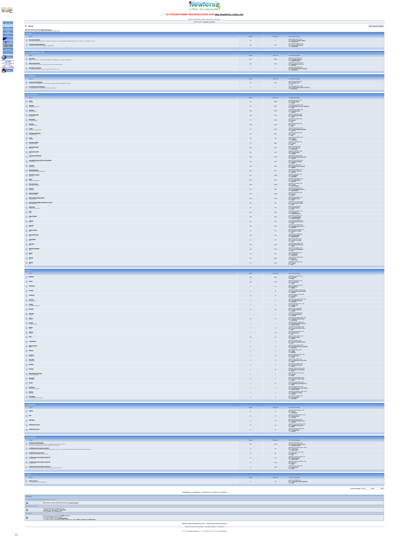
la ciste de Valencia (296, 309)
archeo (292, 195)
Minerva (293, 297)
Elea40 (292, 107)
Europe (28, 270)
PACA (30, 179)
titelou (292, 454)
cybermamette (294, 46)
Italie (30, 336)
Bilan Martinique (296, 207)
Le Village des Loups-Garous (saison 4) (39, 457)
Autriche (31, 299)
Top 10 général (223, 492)
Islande (31, 332)
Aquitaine (31, 105)
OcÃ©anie (31, 420)
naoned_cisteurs (295, 389)
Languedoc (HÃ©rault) (35, 155)
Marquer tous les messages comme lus (217, 523)
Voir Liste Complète (73, 502)
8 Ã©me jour (295, 448)
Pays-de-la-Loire (33, 184)
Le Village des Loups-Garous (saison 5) (39, 462)
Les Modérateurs (196, 492)
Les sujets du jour (206, 492)
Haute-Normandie (33, 147)
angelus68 (293, 315)
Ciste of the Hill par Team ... (298, 328)
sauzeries (293, 431)
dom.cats (293, 130)
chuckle (293, 366)
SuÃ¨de (31, 392)
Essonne (31, 225)
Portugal (31, 368)
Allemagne (32, 285)
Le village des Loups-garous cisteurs (39, 448)
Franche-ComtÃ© (33, 142)
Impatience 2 (295, 212)
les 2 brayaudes (296, 110)
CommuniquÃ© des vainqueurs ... (300, 481)
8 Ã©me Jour (295, 467)
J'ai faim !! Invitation (296, 230)
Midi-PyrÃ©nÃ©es (34, 170)
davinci (292, 463)
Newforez (30, 26)
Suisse (31, 281)
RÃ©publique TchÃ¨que (35, 373)
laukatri (292, 375)
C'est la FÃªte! (295, 397)
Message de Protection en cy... (299, 383)
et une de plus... (296, 355)
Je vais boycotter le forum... (299, 444)
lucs (292, 84)
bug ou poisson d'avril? (297, 45)
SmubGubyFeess (63, 518)
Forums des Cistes (32, 94)
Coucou (294, 120)
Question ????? (296, 82)
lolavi (292, 121)
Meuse (30, 253)
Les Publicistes (31, 75)
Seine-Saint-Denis (34, 234)
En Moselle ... (295, 286)
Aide (370, 26)
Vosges (31, 262)
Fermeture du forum (46, 29)
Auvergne (31, 110)
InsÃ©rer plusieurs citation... (299, 40)
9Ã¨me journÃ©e (296, 458)
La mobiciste (295, 175)
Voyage (294, 374)
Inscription (212, 21)
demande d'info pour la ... (298, 425)
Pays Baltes (32, 396)
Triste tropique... (296, 429)
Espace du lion (295, 101)
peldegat (293, 162)
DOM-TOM (32, 207)
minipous (46, 509)
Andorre (31, 290)
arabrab (293, 426)
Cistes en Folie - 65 (296, 170)
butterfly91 (293, 227)
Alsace (31, 101)
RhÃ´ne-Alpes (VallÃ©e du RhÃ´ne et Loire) (40, 202)
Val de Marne (32, 239)
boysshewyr (63, 509)
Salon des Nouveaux (34, 63)
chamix (292, 199)
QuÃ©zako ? (295, 253)
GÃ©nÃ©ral (32, 58)
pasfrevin (293, 292)
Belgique (31, 276)
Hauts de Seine (33, 230)
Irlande (31, 327)
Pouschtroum (294, 69)
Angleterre (32, 295)
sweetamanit (294, 320)
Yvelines (31, 220)
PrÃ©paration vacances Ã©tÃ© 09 (300, 106)
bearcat (293, 102)
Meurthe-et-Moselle (34, 248)
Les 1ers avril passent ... (298, 221)
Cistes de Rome (296, 337)
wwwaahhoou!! (295, 332)
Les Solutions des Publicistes (37, 86)
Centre (31, 128)
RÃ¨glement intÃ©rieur (35, 67)
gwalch (292, 384)
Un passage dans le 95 (297, 244)
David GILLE (294, 88)
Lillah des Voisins (295, 324)
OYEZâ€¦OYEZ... (296, 198)
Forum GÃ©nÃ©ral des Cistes (35, 52)
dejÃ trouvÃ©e (295, 416)
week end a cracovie (297, 364)
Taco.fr (292, 482)
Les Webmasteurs (186, 492)
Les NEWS (8, 61)
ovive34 (293, 356)
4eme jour (294, 453)
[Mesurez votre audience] (17, 535)
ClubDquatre (294, 139)
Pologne (31, 364)
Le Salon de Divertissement (36, 442)
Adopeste (293, 172)
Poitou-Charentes (33, 193)
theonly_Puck (294, 259)
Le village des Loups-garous (36, 452)
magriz (292, 370)
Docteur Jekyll (294, 41)
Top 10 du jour (214, 492)
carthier (293, 245)
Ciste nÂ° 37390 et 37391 (298, 378)
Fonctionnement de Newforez (37, 44)
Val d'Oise (31, 244)
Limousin (31, 165)
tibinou (293, 351)
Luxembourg (32, 341)
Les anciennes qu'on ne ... (298, 226)
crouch (292, 204)
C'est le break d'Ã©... (297, 314)
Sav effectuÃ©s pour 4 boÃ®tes (300, 346)
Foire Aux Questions (34, 39)
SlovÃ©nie (32, 387)
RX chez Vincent (296, 235)
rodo (292, 343)
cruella (292, 283)
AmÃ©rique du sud (34, 429)
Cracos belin (294, 149)
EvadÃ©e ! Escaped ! (297, 392)
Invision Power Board (193, 531)
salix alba (293, 352)
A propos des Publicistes (35, 82)
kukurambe (294, 301)
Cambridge (294, 295)
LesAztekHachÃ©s (295, 213)
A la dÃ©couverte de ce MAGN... (300, 388)
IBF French (223, 531)
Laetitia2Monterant (295, 60)
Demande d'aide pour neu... (298, 341)
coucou (294, 124)
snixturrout (57, 511)
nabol (292, 264)
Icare (292, 333)
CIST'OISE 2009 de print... (298, 189)
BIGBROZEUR (294, 190)
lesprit (292, 278)
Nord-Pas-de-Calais (34, 174)
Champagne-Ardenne (35, 133)
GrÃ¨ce (31, 318)
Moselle (31, 257)
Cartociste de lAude (297, 161)
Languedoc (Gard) (34, 151)
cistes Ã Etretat (296, 147)
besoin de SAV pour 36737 (298, 166)
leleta (292, 144)
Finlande (31, 313)
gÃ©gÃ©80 (293, 176)
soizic (292, 232)
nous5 (292, 208)
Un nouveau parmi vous (298, 63)
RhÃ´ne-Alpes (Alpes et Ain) (36, 197)
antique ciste (295, 305)
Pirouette (293, 306)
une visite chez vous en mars (299, 360)
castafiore (293, 421)
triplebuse (293, 393)
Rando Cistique (295, 152)
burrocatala (294, 398)
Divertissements (31, 437)
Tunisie (293, 411)
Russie (31, 382)
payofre (293, 380)
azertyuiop (293, 417)
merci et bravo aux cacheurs (299, 291)
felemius (293, 287)
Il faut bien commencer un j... (299, 323)
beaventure (294, 347)
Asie (30, 415)
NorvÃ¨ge (31, 355)
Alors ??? (294, 462)
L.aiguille (293, 310)
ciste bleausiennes (296, 216)
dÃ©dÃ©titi (293, 65)
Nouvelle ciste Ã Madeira (298, 369)
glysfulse (49, 511)
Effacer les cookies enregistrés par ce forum (193, 523)
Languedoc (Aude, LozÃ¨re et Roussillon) (40, 160)
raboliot (292, 116)
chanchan (54, 509)
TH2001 (28, 474)
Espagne (31, 309)
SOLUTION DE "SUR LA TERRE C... (301, 87)
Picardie (31, 188)
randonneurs (294, 255)
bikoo (292, 329)
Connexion (205, 21)
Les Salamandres (296, 180)
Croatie (31, 304)
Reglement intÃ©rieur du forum (299, 68)
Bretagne (31, 124)
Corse (30, 137)
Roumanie (31, 378)
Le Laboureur (295, 281)
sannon (293, 361)
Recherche (375, 26)
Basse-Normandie (34, 114)
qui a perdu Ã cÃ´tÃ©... (298, 203)
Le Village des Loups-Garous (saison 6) (39, 466)
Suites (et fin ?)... (33, 480)
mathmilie (293, 167)
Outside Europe (31, 404)
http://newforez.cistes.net (229, 14)
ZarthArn (293, 338)
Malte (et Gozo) (33, 345)
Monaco (31, 350)
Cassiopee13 (294, 412)
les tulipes (293, 153)
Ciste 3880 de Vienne (297, 300)
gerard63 (293, 112)
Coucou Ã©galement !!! (297, 249)
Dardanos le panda (295, 445)
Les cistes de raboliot (297, 115)
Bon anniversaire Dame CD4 (299, 157)
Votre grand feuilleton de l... (298, 420)
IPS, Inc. (208, 531)
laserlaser (293, 181)
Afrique (31, 410)
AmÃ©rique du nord (34, 424)
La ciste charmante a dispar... (299, 129)
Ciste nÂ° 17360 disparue (298, 318)
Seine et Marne (33, 216)
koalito (292, 222)
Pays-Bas (31, 359)
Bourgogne (32, 119)
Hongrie (31, 322)
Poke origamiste (295, 185)
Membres (381, 26)
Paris (30, 211)
